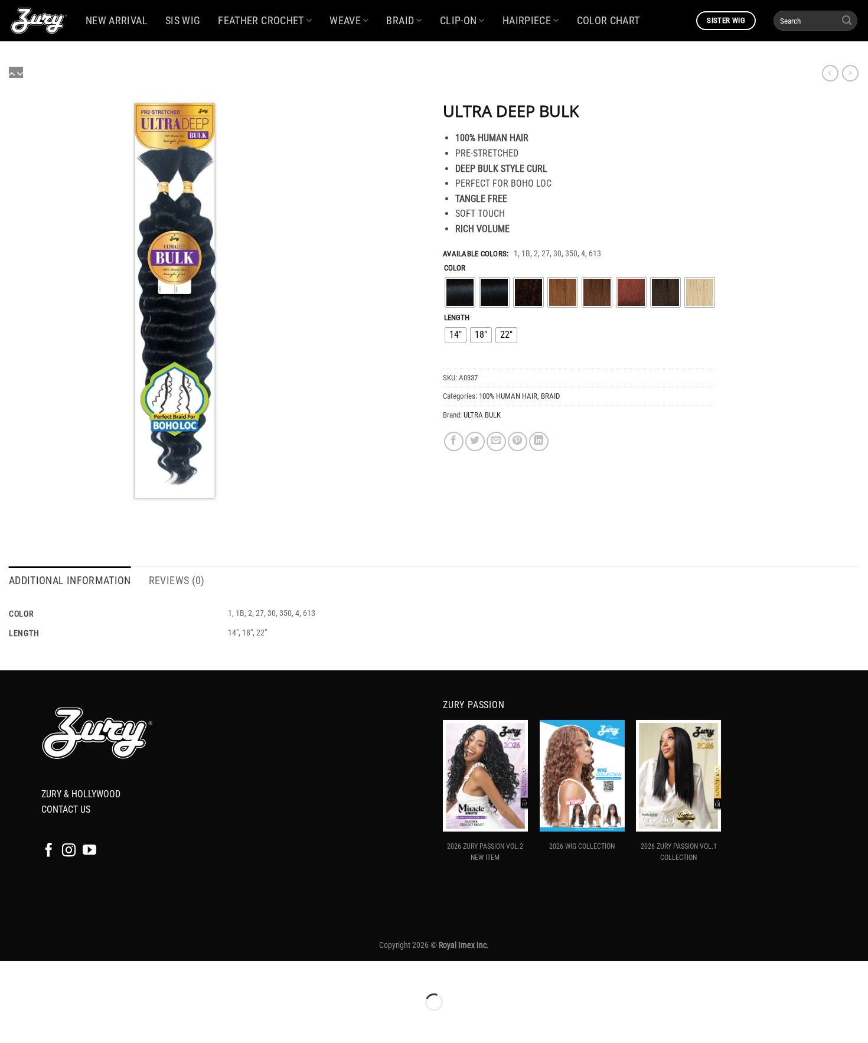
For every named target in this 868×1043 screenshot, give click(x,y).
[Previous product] (850, 73)
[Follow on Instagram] (69, 851)
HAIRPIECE (526, 21)
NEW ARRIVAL (117, 21)
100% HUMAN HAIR (508, 396)
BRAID (400, 21)
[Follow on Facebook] (49, 851)
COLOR (454, 268)
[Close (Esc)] (115, 972)
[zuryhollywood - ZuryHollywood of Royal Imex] (38, 20)
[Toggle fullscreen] (46, 972)
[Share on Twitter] (475, 441)
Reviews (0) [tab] (177, 580)
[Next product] (830, 73)
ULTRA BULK (482, 414)
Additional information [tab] (70, 580)
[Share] (80, 972)
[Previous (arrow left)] (11, 1022)
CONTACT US (65, 809)
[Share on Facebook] (454, 441)
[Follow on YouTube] (89, 851)
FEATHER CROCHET (261, 21)
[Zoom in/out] (11, 972)
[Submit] (847, 21)
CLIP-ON (458, 21)
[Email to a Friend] (496, 441)
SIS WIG (182, 21)
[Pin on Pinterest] (517, 441)
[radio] (460, 292)
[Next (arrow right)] (46, 1022)
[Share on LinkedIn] (539, 441)
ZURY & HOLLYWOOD (80, 794)
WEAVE (345, 21)
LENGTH (456, 318)
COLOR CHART (608, 21)
